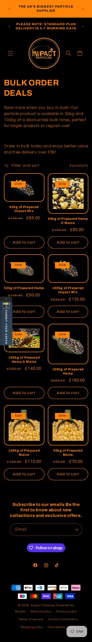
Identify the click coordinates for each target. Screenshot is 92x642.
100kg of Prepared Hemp (68, 371)
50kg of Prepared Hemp (24, 288)
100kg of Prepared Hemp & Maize (24, 359)
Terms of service (31, 619)
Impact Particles (43, 605)
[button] (10, 53)
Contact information (63, 619)
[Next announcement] (82, 8)
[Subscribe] (76, 530)
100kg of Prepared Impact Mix (68, 290)
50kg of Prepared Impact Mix (24, 209)
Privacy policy (66, 611)
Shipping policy (32, 627)
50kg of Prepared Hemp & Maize (68, 221)
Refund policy (41, 611)
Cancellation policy (62, 627)
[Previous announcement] (9, 8)
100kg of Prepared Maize (24, 452)
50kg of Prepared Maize (68, 452)
